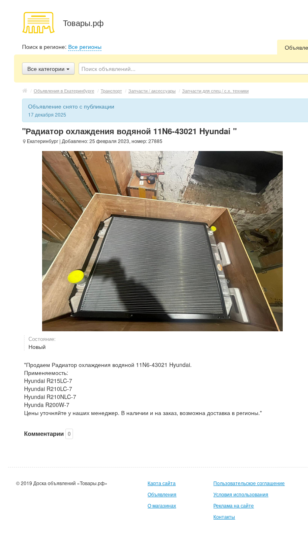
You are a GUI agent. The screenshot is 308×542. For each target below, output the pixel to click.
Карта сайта (162, 483)
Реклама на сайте (233, 505)
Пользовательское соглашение (249, 483)
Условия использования (240, 494)
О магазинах (162, 505)
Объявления (162, 494)
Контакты (224, 516)
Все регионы (84, 46)
